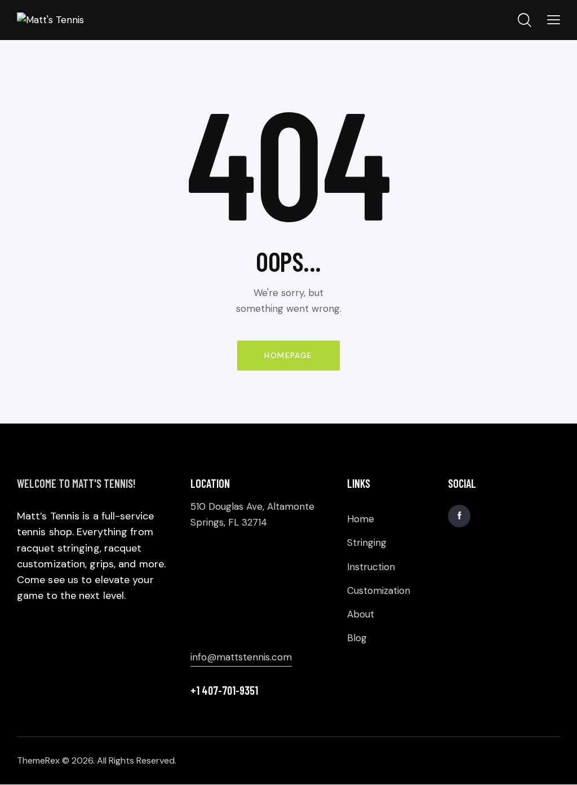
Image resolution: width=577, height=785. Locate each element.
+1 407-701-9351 (224, 690)
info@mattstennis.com (241, 657)
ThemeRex (38, 760)
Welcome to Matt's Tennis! (76, 483)
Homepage (288, 355)
